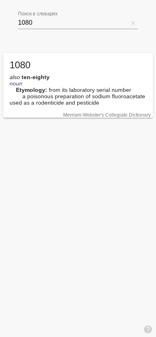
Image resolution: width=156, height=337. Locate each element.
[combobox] (73, 22)
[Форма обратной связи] (148, 329)
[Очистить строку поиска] (133, 23)
